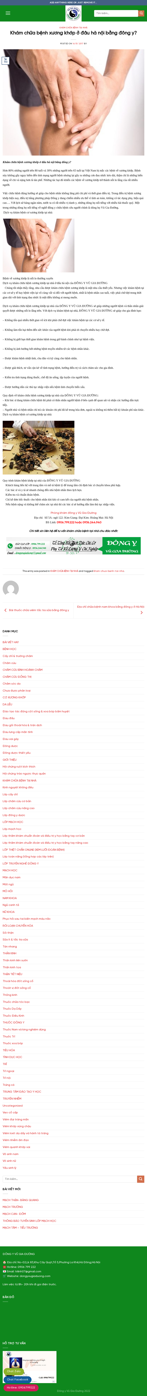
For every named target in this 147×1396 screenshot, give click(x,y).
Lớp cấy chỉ (10, 794)
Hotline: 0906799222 (21, 1387)
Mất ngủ (8, 884)
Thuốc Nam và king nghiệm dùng (24, 1029)
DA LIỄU (7, 704)
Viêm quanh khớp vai (16, 1147)
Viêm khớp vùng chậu (17, 1126)
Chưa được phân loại (16, 690)
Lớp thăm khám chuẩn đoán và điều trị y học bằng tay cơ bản (44, 835)
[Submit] (141, 13)
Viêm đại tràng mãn (16, 1119)
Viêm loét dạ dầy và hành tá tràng (25, 1133)
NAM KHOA (10, 898)
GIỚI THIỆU (9, 759)
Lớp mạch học (12, 829)
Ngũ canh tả (11, 905)
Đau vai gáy (11, 739)
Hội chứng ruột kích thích (19, 766)
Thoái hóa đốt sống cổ (18, 981)
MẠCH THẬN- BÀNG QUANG (21, 1200)
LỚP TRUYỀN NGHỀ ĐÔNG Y (21, 863)
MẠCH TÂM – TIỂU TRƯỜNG (20, 1227)
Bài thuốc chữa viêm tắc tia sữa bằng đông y (38, 610)
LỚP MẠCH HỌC (13, 822)
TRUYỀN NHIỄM (12, 1098)
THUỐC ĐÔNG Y (13, 1022)
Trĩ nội (7, 1078)
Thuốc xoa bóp (13, 1043)
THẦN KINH (9, 953)
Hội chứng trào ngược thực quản (24, 773)
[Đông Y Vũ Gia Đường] (73, 13)
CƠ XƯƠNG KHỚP (14, 697)
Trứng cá (8, 1085)
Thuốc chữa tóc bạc (16, 1002)
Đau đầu (9, 718)
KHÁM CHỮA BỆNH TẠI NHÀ (73, 28)
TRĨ (5, 1064)
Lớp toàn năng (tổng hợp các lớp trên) (28, 856)
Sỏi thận (8, 932)
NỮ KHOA (9, 912)
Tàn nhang (10, 946)
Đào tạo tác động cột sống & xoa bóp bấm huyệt (36, 711)
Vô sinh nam (10, 1154)
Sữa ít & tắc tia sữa (15, 939)
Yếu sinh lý (9, 1167)
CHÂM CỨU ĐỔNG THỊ (17, 676)
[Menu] (8, 13)
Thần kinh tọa (12, 967)
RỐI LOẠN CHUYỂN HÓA (18, 925)
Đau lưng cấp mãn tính (18, 732)
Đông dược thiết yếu (16, 752)
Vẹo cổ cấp (10, 1112)
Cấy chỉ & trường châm (18, 656)
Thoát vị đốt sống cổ (17, 988)
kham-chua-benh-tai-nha (109, 571)
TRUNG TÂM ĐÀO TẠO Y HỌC (22, 1091)
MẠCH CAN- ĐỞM (14, 1214)
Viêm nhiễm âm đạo (16, 1140)
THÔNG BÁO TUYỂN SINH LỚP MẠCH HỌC (29, 1221)
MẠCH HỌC (10, 870)
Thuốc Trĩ (9, 1036)
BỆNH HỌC (9, 649)
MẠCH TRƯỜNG (13, 1207)
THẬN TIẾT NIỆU (12, 974)
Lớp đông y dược (14, 815)
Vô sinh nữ (9, 1160)
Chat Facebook (17, 1379)
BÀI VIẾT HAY (11, 642)
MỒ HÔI (8, 891)
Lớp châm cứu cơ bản (17, 801)
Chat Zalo (14, 1371)
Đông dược (10, 746)
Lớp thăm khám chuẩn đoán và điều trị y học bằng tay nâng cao (45, 842)
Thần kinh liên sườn (15, 960)
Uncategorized (13, 1105)
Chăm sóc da (11, 683)
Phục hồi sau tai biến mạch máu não (27, 918)
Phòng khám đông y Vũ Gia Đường (73, 512)
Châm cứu (9, 663)
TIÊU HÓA (9, 1050)
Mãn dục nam (11, 877)
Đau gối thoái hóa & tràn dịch (22, 725)
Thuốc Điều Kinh (13, 1015)
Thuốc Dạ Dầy (12, 1008)
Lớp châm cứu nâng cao (19, 808)
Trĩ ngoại (8, 1071)
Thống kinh (10, 995)
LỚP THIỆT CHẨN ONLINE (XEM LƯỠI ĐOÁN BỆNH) (34, 849)
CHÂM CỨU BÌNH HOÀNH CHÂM (22, 669)
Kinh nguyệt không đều (18, 787)
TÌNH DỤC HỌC (12, 1057)
